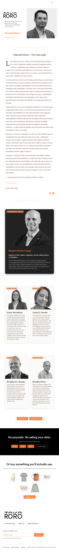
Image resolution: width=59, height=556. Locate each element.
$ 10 (31, 446)
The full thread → (11, 183)
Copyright (23, 547)
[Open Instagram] (53, 194)
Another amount (41, 446)
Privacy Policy (18, 538)
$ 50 (15, 446)
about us (21, 523)
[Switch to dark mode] (52, 2)
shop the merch (29, 497)
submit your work (36, 418)
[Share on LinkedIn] (50, 193)
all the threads (22, 418)
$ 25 (23, 446)
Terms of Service (15, 547)
